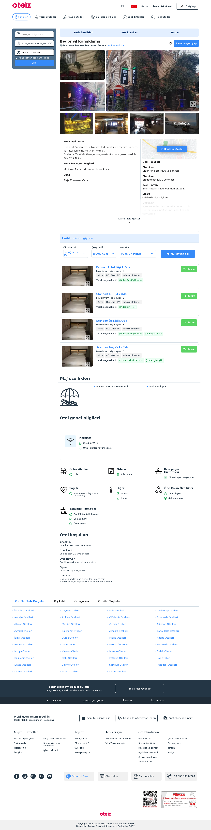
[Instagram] (25, 776)
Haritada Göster (173, 149)
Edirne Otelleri (70, 664)
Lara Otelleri (69, 644)
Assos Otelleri (70, 671)
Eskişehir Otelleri (72, 631)
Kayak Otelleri (76, 16)
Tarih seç (189, 269)
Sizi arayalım (54, 700)
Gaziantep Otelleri (168, 610)
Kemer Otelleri (23, 671)
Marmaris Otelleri (167, 644)
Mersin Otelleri (118, 651)
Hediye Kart (81, 738)
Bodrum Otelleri (23, 644)
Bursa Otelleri (70, 637)
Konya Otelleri (22, 651)
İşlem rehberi (50, 750)
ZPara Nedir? (82, 743)
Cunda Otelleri (117, 624)
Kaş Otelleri (163, 658)
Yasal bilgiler (145, 761)
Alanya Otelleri (23, 624)
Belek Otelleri (165, 651)
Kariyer (171, 752)
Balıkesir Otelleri (24, 658)
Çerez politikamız (177, 738)
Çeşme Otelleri (70, 610)
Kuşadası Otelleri (167, 664)
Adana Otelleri (165, 637)
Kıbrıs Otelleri (117, 637)
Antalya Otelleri (23, 617)
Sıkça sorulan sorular (54, 738)
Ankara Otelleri (71, 617)
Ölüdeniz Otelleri (119, 617)
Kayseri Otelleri (71, 651)
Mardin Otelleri (71, 624)
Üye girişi (79, 748)
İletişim (127, 700)
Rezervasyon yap (186, 43)
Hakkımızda (144, 738)
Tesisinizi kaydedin (140, 688)
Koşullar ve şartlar (148, 748)
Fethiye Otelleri (118, 658)
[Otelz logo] (21, 6)
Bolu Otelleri (69, 658)
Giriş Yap (191, 6)
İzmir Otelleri (22, 637)
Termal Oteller (47, 16)
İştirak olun (157, 700)
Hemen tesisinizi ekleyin (119, 738)
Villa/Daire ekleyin (115, 743)
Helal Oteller (163, 16)
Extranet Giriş (80, 776)
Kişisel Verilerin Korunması (51, 744)
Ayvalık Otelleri (23, 631)
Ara (34, 62)
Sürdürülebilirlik (146, 743)
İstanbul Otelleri (24, 610)
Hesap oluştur (82, 752)
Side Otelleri (116, 610)
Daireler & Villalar (106, 16)
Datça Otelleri (22, 664)
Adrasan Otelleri (166, 624)
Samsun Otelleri (118, 664)
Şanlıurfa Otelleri (119, 644)
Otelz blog (111, 776)
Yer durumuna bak (177, 253)
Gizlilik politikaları (147, 757)
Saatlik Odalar (136, 16)
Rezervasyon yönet (92, 700)
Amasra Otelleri (118, 631)
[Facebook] (16, 776)
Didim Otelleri (117, 671)
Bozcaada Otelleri (167, 617)
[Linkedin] (41, 776)
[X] (33, 776)
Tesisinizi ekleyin (163, 6)
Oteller (24, 16)
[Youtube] (49, 776)
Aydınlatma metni (148, 752)
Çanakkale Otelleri (168, 631)
